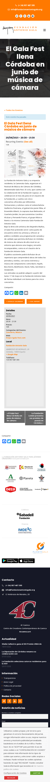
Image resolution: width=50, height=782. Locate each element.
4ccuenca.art (25, 631)
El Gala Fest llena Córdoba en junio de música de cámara (14, 417)
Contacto (7, 689)
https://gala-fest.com (15, 338)
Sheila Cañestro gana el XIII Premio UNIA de (22, 644)
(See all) (28, 141)
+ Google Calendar (14, 301)
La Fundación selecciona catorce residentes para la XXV (24, 662)
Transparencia (10, 678)
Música (19, 332)
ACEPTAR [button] (36, 773)
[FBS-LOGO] (25, 516)
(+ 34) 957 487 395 (26, 5)
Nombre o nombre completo (11, 713)
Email (3, 721)
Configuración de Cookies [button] (15, 773)
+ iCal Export (34, 301)
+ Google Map (11, 354)
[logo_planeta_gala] (40, 548)
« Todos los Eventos (13, 110)
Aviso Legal (8, 682)
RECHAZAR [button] (11, 778)
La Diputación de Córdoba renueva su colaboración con (19, 652)
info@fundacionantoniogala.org (26, 9)
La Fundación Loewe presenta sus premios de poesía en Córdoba (36, 418)
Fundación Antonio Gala (16, 345)
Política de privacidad (12, 686)
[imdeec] (25, 530)
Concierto (10, 332)
